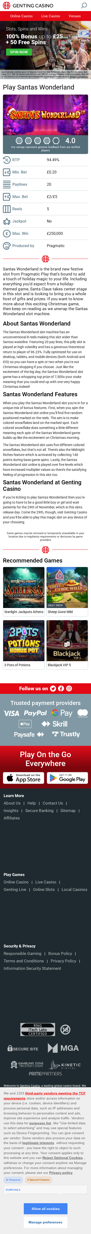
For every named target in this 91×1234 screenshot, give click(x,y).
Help (31, 803)
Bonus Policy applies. (79, 77)
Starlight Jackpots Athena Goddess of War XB (23, 612)
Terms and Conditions (24, 961)
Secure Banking (39, 810)
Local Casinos (74, 889)
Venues (75, 16)
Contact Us (53, 803)
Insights (11, 810)
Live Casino (50, 16)
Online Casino (21, 16)
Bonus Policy (60, 953)
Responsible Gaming (22, 953)
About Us (12, 803)
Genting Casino (30, 1085)
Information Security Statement (32, 968)
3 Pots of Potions (17, 665)
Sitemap (68, 810)
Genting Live (15, 889)
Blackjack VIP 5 (59, 665)
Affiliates (12, 818)
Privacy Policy (63, 961)
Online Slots (44, 889)
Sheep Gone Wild (60, 612)
